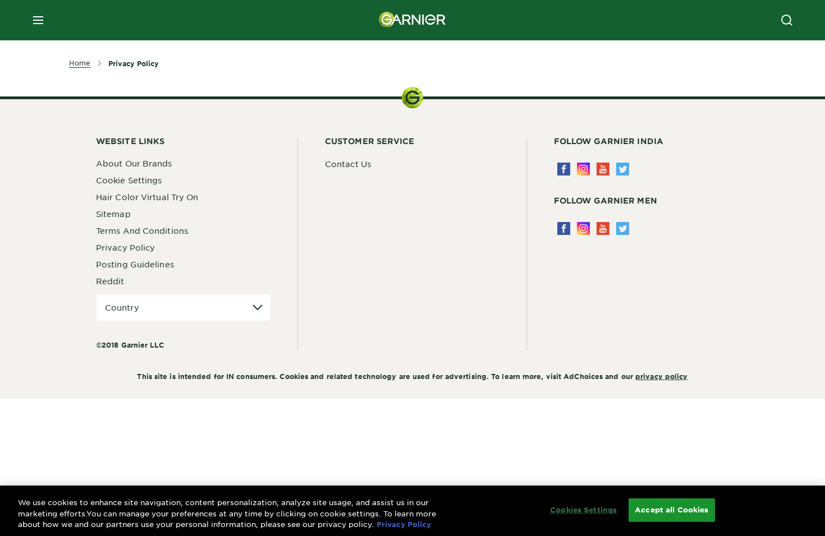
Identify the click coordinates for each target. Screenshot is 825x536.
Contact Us (348, 164)
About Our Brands (134, 163)
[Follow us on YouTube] (603, 169)
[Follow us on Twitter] (622, 169)
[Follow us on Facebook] (564, 169)
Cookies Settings (583, 509)
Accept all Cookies (671, 509)
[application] (183, 307)
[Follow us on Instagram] (583, 169)
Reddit (110, 281)
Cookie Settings (129, 180)
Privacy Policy (125, 247)
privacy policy (661, 376)
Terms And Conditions (142, 230)
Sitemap (113, 214)
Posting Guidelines (135, 264)
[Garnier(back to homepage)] (412, 20)
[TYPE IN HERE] (787, 20)
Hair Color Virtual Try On (147, 197)
